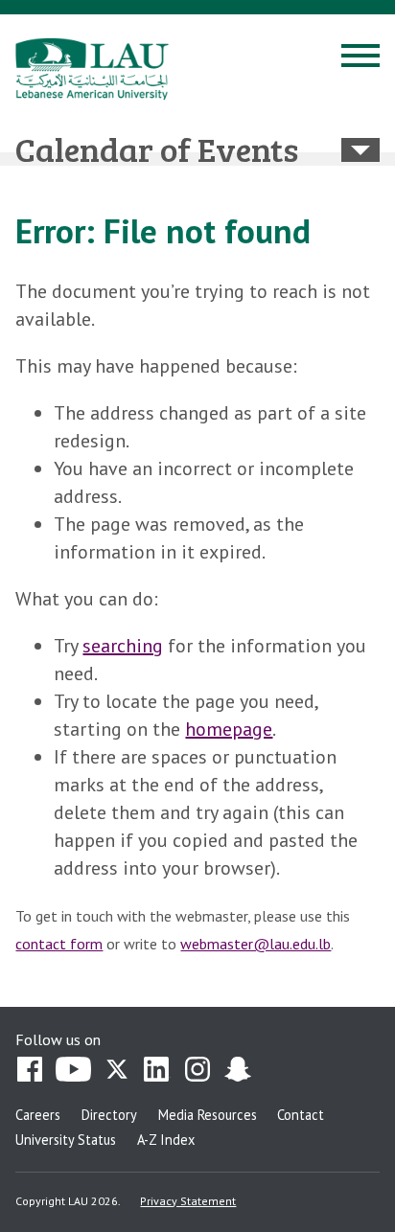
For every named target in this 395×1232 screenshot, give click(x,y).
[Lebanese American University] (92, 69)
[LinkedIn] (157, 1071)
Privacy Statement (188, 1201)
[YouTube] (73, 1071)
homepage (228, 729)
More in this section (360, 150)
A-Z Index (166, 1139)
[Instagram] (197, 1071)
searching (122, 645)
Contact (300, 1115)
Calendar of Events (156, 148)
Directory (109, 1115)
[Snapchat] (237, 1071)
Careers (37, 1115)
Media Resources (207, 1115)
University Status (65, 1139)
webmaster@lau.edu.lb (255, 943)
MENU (360, 58)
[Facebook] (29, 1071)
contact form (59, 943)
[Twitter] (117, 1071)
